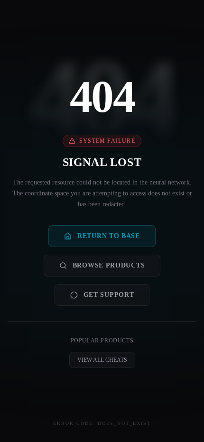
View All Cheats (102, 360)
